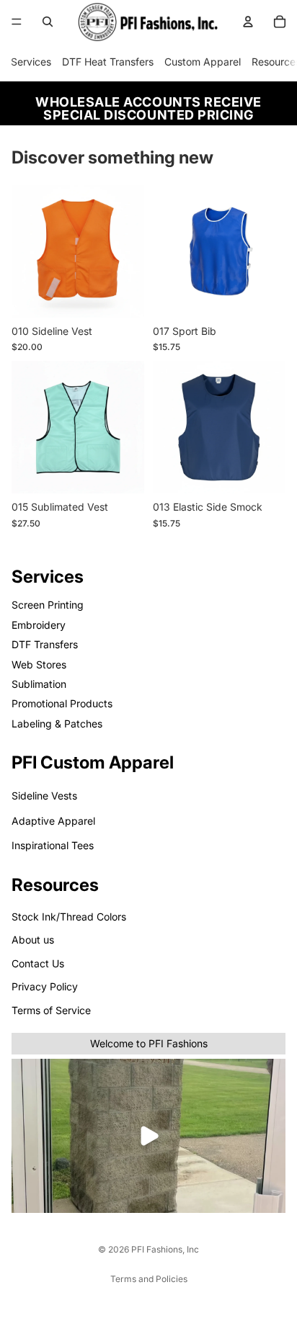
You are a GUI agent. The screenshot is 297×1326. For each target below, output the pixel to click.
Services (31, 61)
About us (33, 939)
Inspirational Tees (53, 845)
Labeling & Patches (57, 723)
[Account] (248, 21)
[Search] (47, 21)
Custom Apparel (202, 61)
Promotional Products (62, 703)
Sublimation (39, 684)
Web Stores (39, 664)
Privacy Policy (45, 986)
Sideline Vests (44, 795)
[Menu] (16, 21)
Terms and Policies (148, 1278)
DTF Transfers (45, 644)
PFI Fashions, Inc (165, 1249)
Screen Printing (48, 605)
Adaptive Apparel (53, 821)
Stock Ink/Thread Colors (69, 916)
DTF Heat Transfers (108, 61)
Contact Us (38, 963)
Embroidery (39, 625)
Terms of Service (51, 1009)
